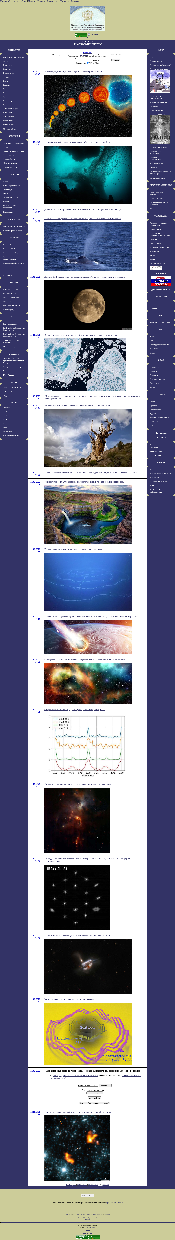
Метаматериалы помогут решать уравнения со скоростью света (73, 999)
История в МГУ (9, 249)
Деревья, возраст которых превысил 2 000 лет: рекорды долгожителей (77, 405)
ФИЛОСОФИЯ (14, 219)
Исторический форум (11, 305)
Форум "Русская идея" (11, 297)
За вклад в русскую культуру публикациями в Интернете (13, 360)
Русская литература (157, 263)
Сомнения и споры (10, 109)
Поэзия (6, 93)
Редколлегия (154, 367)
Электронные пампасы (12, 387)
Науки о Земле (155, 243)
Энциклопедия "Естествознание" (157, 158)
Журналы (153, 414)
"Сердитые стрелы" (10, 167)
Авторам (153, 371)
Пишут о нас (155, 383)
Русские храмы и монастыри (9, 206)
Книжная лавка (9, 125)
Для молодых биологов (160, 290)
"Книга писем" (8, 155)
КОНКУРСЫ (14, 354)
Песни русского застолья (159, 345)
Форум (5, 395)
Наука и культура (156, 110)
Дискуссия (75, 1)
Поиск (152, 402)
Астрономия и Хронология (13, 263)
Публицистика (8, 73)
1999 (5, 427)
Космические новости (158, 147)
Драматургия (8, 97)
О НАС (161, 360)
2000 (5, 423)
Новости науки (155, 477)
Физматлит (154, 167)
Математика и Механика (159, 247)
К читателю (7, 65)
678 (96, 1184)
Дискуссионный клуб (11, 289)
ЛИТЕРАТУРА (14, 50)
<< (67, 1184)
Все (151, 469)
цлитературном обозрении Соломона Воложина (75, 1075)
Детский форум (9, 310)
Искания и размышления (12, 101)
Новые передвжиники (11, 186)
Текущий (6, 407)
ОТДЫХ (161, 330)
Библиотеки (154, 426)
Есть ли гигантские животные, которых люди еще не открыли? (73, 549)
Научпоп (153, 308)
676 (89, 1184)
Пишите (32, 1)
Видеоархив (8, 212)
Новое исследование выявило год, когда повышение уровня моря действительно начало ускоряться (90, 472)
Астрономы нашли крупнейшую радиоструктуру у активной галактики (78, 1112)
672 (74, 1184)
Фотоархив (7, 431)
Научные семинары (157, 178)
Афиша (6, 61)
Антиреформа (155, 229)
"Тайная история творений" (13, 151)
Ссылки (93, 1214)
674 (82, 1184)
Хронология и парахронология (9, 258)
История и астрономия (158, 102)
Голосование (53, 1)
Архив (88, 1214)
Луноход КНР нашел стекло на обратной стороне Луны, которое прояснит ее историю (84, 277)
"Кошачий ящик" (9, 159)
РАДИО (161, 315)
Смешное (153, 353)
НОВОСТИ (161, 462)
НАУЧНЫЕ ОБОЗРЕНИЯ (161, 185)
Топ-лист (64, 1)
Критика (6, 105)
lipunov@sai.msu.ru (115, 1203)
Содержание (14, 1)
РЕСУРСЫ (160, 394)
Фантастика (7, 391)
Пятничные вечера (10, 324)
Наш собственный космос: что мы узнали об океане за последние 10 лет (78, 142)
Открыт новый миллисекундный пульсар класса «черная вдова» (74, 709)
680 (104, 1184)
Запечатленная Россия (11, 271)
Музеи (152, 337)
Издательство (8, 121)
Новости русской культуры (13, 57)
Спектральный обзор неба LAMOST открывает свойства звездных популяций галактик (85, 659)
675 (85, 1184)
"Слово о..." (7, 147)
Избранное (154, 421)
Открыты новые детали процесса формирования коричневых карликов (77, 784)
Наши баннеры (155, 455)
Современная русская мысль (14, 226)
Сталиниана (7, 275)
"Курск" (6, 77)
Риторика (6, 201)
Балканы (6, 85)
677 (93, 1184)
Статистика (100, 1214)
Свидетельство (84, 55)
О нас (24, 1)
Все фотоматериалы (11, 436)
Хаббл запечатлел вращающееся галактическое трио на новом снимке (77, 935)
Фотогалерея (8, 190)
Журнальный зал (9, 129)
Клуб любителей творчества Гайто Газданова (14, 335)
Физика (153, 255)
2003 (5, 411)
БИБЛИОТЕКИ (160, 297)
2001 (5, 419)
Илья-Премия (8, 375)
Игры (152, 341)
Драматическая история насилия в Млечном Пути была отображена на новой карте (83, 209)
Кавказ (5, 81)
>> (107, 1184)
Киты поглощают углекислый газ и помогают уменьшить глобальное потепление (82, 218)
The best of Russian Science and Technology (160, 491)
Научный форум (9, 293)
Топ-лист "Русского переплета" (157, 446)
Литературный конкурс (12, 367)
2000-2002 (161, 114)
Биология (153, 239)
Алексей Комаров (90, 1227)
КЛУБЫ (14, 317)
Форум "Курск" (9, 301)
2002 (5, 415)
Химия (152, 259)
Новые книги (8, 113)
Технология (154, 251)
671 (71, 1184)
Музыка (6, 194)
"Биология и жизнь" (157, 209)
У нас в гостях (8, 117)
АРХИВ (14, 403)
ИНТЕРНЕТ (161, 438)
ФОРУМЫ (14, 282)
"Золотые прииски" (10, 163)
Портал (3, 1)
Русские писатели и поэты (160, 417)
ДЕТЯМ (14, 382)
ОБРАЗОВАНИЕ (161, 216)
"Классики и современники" (13, 143)
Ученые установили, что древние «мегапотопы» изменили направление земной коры (84, 482)
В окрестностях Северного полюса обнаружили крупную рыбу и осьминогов (80, 335)
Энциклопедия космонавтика (155, 152)
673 (78, 1184)
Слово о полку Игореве (12, 253)
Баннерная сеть (156, 451)
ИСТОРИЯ (14, 238)
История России (9, 245)
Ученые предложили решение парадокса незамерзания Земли (73, 71)
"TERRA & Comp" (157, 198)
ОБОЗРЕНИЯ (14, 136)
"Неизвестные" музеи (11, 197)
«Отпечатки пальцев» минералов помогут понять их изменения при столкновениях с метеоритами (90, 616)
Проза (5, 89)
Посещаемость (155, 410)
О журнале (154, 375)
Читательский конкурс (12, 371)
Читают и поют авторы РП (160, 322)
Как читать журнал (157, 379)
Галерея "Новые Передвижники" (87, 1218)
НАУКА (161, 50)
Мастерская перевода (11, 347)
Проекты (153, 406)
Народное (154, 349)
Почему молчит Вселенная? (160, 65)
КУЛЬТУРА (14, 174)
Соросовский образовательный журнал (160, 234)
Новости (41, 1)
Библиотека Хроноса (158, 304)
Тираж (152, 387)
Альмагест (7, 267)
